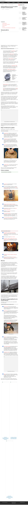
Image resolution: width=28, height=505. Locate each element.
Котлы (6, 4)
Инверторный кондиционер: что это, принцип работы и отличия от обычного (24, 23)
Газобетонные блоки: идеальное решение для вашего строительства (24, 28)
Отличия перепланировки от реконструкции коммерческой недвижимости (24, 7)
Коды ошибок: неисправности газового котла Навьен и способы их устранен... (9, 497)
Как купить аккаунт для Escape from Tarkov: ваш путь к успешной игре (24, 13)
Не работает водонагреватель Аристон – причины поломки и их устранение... (5, 438)
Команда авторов (14, 502)
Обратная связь (14, 503)
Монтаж (4, 26)
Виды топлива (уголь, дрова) (6, 24)
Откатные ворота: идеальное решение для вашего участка (24, 18)
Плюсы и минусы (5, 25)
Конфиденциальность (22, 502)
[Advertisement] (9, 16)
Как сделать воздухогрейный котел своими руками (9, 27)
